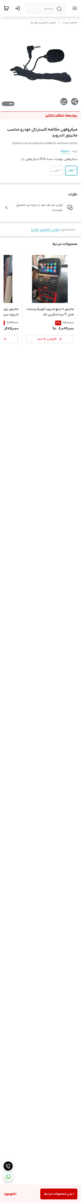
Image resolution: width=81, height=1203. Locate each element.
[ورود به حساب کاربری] (18, 8)
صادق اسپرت (70, 22)
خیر (56, 170)
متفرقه (65, 151)
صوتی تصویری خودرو (43, 22)
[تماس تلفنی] (8, 1166)
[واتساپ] (8, 1176)
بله (71, 170)
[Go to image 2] (6, 103)
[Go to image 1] (11, 103)
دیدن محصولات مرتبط (59, 1194)
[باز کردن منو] (73, 8)
